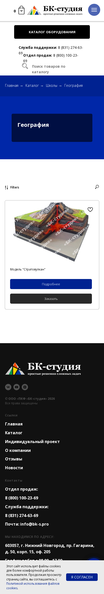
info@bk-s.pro (34, 524)
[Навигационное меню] (94, 10)
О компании (18, 450)
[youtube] (16, 387)
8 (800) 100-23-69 (21, 498)
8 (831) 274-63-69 (21, 515)
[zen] (25, 387)
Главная (11, 85)
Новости (14, 467)
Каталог (32, 85)
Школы (51, 85)
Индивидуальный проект (32, 441)
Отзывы (13, 459)
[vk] (8, 387)
